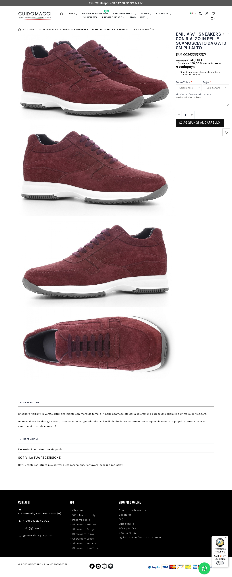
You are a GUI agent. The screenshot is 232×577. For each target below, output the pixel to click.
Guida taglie (126, 523)
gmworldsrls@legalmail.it (40, 535)
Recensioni (30, 439)
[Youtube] (104, 567)
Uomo (71, 13)
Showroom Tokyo (83, 534)
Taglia (207, 82)
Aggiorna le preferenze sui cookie (140, 537)
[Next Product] (228, 34)
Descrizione (31, 402)
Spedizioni (125, 514)
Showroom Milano (84, 524)
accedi (104, 465)
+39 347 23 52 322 (122, 3)
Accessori (162, 13)
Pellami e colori (82, 519)
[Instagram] (98, 567)
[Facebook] (92, 567)
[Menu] (226, 538)
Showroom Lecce (83, 538)
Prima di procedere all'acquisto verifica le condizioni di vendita (200, 73)
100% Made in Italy (83, 515)
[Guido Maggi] (33, 16)
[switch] (220, 563)
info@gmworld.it (34, 528)
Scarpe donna (48, 29)
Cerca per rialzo (123, 13)
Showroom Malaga (84, 543)
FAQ (121, 519)
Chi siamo (78, 510)
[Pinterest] (110, 567)
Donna (145, 13)
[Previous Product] (223, 34)
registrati (117, 465)
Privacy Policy (127, 528)
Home (19, 29)
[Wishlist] (213, 13)
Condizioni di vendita (132, 510)
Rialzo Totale (184, 82)
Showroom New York (85, 548)
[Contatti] (141, 3)
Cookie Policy (127, 532)
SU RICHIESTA (90, 17)
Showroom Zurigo (83, 529)
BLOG (133, 17)
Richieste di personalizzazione (193, 94)
